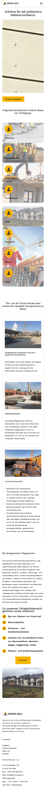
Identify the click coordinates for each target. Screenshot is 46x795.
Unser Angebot (13, 99)
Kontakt (23, 660)
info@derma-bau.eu (15, 775)
